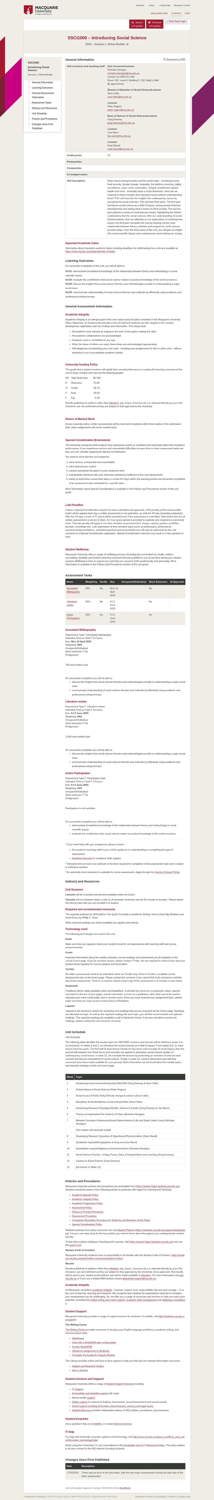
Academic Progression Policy (87, 1203)
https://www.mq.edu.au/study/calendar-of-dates (90, 251)
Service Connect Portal (167, 872)
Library (152, 5)
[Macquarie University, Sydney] (42, 10)
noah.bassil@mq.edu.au (120, 149)
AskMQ (98, 1423)
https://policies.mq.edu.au (165, 1186)
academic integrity (102, 1290)
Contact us (172, 1496)
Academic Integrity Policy (85, 1199)
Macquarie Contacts (182, 5)
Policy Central (143, 1186)
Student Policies (126, 1230)
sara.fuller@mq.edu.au (120, 96)
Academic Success (82, 858)
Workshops (78, 1338)
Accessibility (160, 1496)
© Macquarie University (34, 1496)
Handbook (140, 5)
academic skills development (141, 1300)
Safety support (79, 1402)
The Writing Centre (75, 1329)
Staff (187, 13)
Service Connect (123, 1423)
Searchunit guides (137, 24)
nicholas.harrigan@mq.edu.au (123, 73)
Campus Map (164, 5)
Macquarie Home (159, 13)
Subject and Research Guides (88, 1366)
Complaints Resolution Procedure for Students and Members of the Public (111, 1220)
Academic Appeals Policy (85, 1195)
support (91, 1397)
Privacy (149, 1496)
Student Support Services (119, 1383)
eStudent (114, 403)
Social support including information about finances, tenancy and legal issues (112, 1406)
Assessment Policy (82, 1207)
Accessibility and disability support (90, 1393)
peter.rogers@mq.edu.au (121, 109)
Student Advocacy (81, 1410)
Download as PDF (175, 59)
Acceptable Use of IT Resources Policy (144, 1445)
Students (176, 13)
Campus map (184, 1496)
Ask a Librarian (80, 1370)
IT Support (77, 1389)
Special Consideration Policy (87, 1224)
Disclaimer (140, 1496)
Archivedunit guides (155, 24)
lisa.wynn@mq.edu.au (119, 136)
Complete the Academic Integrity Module (93, 1355)
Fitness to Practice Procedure (87, 1211)
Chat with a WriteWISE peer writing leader (94, 1342)
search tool (75, 1245)
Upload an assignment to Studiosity (90, 1351)
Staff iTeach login (177, 21)
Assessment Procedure (84, 1216)
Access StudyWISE (82, 1346)
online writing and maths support (108, 1300)
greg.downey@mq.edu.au (121, 123)
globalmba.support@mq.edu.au (139, 1278)
